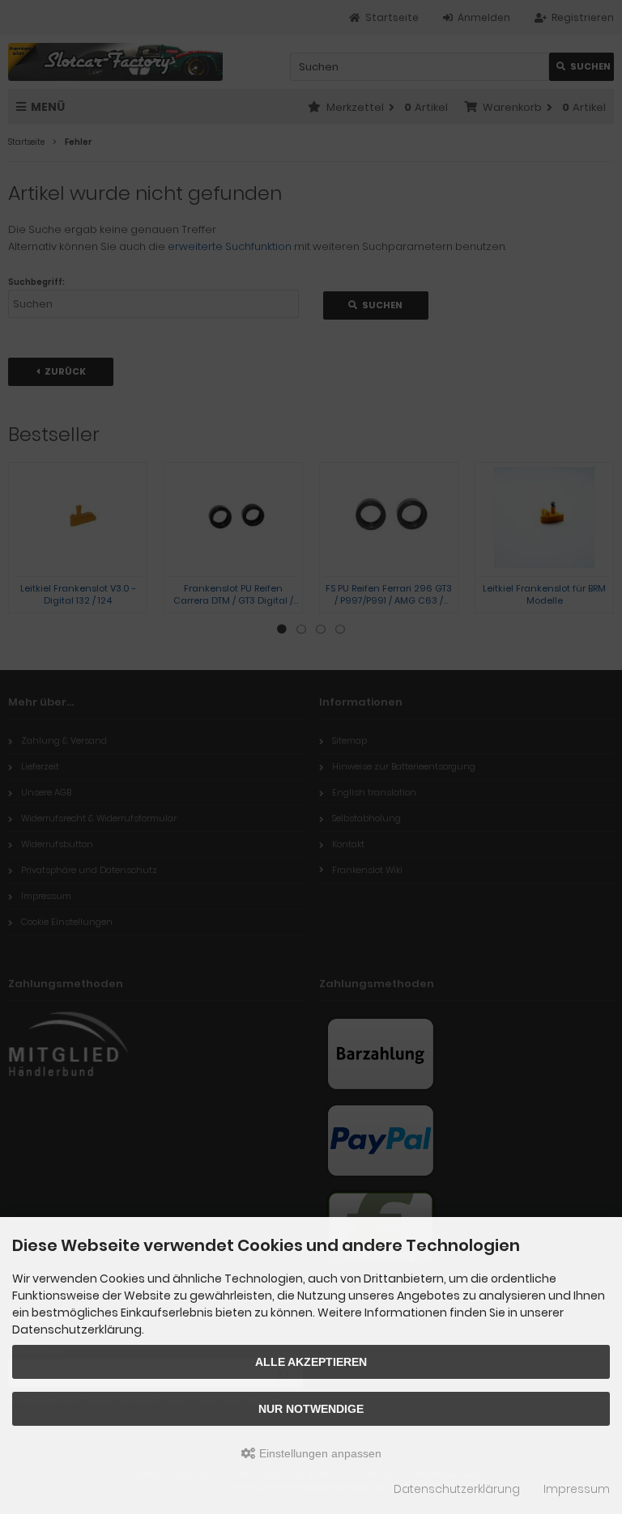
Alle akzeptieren (311, 1361)
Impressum (576, 1489)
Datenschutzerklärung (457, 1489)
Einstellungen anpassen (318, 1453)
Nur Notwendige (311, 1408)
